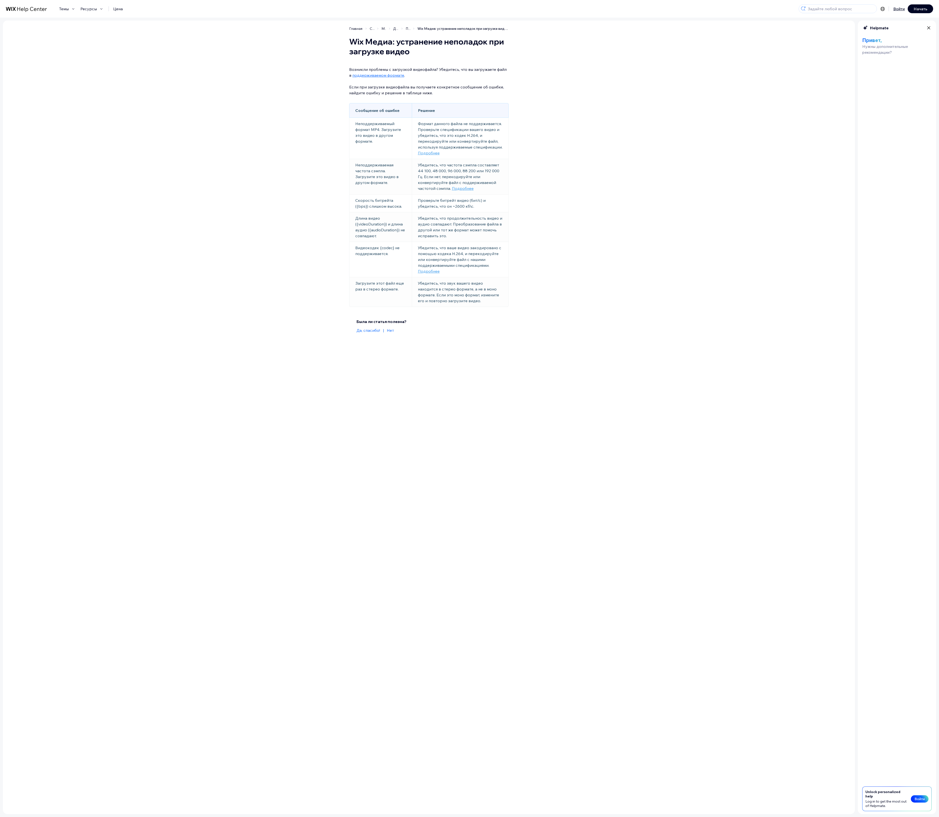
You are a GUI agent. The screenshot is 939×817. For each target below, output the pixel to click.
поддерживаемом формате (378, 75)
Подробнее (429, 152)
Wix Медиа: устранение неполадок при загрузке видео (463, 28)
